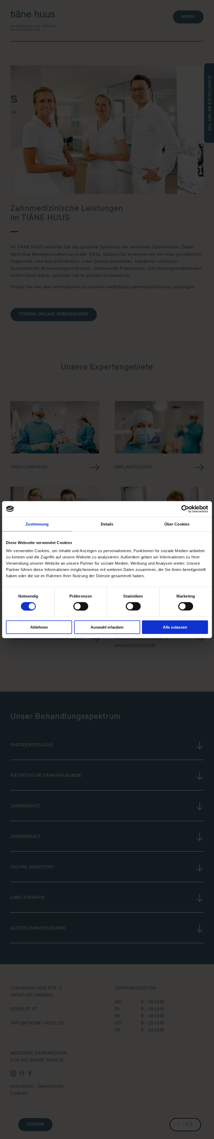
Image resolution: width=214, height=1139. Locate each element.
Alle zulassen (175, 627)
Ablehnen (39, 627)
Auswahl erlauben (107, 627)
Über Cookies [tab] (176, 524)
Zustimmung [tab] (37, 524)
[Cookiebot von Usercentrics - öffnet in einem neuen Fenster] (185, 509)
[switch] (80, 606)
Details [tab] (107, 524)
